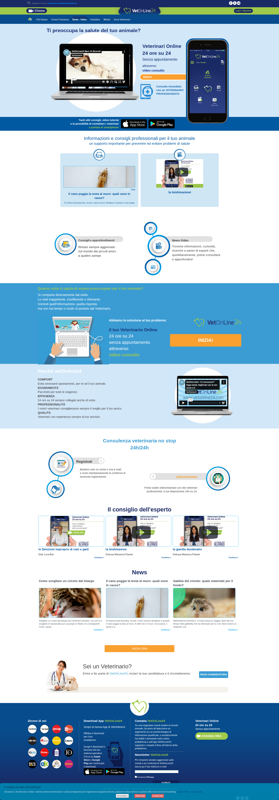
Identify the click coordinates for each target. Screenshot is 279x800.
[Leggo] (56, 728)
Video (184, 240)
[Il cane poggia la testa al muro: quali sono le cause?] (99, 185)
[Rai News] (68, 728)
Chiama (40, 10)
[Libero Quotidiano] (68, 740)
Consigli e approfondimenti (96, 240)
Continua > (99, 557)
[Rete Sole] (32, 763)
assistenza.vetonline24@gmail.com (62, 3)
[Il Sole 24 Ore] (44, 728)
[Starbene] (68, 763)
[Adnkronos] (44, 740)
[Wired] (32, 740)
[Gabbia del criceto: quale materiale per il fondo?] (204, 608)
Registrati (84, 461)
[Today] (32, 752)
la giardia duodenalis (187, 549)
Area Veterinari (122, 19)
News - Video (79, 19)
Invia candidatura (213, 674)
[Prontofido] (56, 752)
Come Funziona (60, 19)
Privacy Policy (197, 791)
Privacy (150, 777)
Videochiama (186, 477)
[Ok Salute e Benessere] (44, 763)
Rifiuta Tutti (140, 796)
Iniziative (95, 19)
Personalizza (122, 796)
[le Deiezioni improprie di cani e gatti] (72, 535)
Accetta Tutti (158, 796)
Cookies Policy (183, 791)
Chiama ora (211, 736)
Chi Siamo (42, 19)
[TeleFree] (56, 763)
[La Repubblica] (32, 728)
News (176, 240)
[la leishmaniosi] (179, 173)
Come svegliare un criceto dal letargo (66, 581)
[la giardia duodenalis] (206, 535)
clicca (208, 72)
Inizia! (147, 77)
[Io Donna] (68, 752)
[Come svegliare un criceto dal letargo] (70, 608)
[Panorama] (56, 740)
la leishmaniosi (179, 192)
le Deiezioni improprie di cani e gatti (64, 549)
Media (107, 19)
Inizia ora (139, 648)
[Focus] (44, 752)
